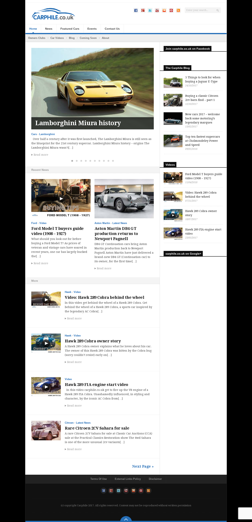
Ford (34, 223)
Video (42, 223)
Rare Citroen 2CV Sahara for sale (97, 428)
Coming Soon (88, 38)
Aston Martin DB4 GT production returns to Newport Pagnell (116, 233)
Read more (41, 154)
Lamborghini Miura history (78, 123)
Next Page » (143, 466)
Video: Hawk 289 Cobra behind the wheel (104, 297)
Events (92, 28)
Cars (34, 134)
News (48, 28)
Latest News (119, 223)
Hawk (68, 292)
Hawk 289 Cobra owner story (93, 341)
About (105, 38)
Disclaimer (155, 478)
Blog (72, 38)
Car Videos (57, 38)
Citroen (69, 422)
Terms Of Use (98, 478)
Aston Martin (102, 223)
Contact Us (112, 28)
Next (147, 54)
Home (33, 28)
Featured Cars (69, 28)
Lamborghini (47, 134)
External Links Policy (128, 478)
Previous (138, 54)
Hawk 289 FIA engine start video (96, 384)
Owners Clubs (36, 38)
